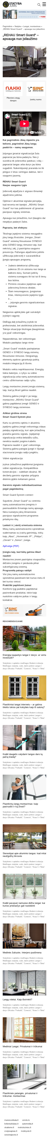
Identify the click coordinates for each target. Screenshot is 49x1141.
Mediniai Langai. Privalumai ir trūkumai (22, 1046)
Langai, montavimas (32, 26)
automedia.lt (27, 1124)
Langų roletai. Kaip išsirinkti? (17, 999)
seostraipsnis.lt (11, 1135)
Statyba (17, 26)
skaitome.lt (9, 1127)
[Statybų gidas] (12, 7)
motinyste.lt (26, 1131)
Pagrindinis (7, 26)
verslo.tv (26, 1120)
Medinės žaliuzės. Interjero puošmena (22, 952)
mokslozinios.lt (24, 1127)
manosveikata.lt (11, 1120)
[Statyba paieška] (39, 6)
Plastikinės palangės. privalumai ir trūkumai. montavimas (20, 1094)
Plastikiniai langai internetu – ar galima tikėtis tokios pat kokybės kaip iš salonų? (24, 706)
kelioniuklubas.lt (11, 1124)
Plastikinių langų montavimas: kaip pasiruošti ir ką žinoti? (20, 805)
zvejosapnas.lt (10, 1131)
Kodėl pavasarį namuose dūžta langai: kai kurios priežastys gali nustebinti (24, 904)
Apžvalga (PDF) (11, 546)
